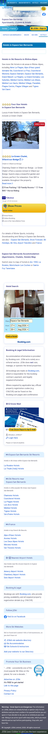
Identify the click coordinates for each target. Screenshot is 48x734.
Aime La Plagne (16, 67)
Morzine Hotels (10, 544)
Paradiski (36, 83)
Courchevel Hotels (12, 498)
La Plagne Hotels (11, 502)
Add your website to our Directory (18, 652)
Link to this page (11, 685)
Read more (7, 183)
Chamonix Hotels (11, 495)
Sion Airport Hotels (12, 577)
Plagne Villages (22, 86)
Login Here (13, 438)
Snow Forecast (36, 240)
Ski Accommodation (15, 643)
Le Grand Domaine (32, 77)
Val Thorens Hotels (12, 548)
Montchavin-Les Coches (19, 265)
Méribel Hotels (10, 508)
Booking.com (25, 594)
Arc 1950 (34, 262)
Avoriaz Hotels (10, 538)
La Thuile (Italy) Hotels (14, 468)
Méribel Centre (16, 80)
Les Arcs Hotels (11, 505)
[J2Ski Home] (7, 8)
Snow (26, 35)
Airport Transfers (25, 243)
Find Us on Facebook (16, 616)
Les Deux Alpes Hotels (14, 541)
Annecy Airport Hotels (13, 571)
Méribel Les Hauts (10, 83)
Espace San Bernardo (12, 35)
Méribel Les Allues (32, 80)
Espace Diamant (17, 74)
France (13, 29)
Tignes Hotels (10, 511)
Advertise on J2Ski (12, 679)
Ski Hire (35, 35)
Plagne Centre (8, 86)
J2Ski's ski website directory (18, 640)
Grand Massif (7, 77)
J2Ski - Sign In (39, 28)
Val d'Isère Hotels (11, 514)
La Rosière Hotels (11, 465)
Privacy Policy (10, 690)
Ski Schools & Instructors (17, 646)
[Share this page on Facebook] (44, 15)
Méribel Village (25, 83)
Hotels (4, 29)
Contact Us (9, 694)
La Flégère (18, 77)
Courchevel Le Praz (21, 71)
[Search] (43, 9)
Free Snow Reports (22, 429)
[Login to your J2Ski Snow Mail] (24, 417)
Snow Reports (24, 3)
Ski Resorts (12, 3)
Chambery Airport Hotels (14, 574)
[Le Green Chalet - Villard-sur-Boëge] (20, 135)
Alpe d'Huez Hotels (12, 535)
